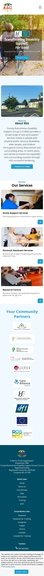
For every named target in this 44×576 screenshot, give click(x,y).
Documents (22, 497)
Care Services (22, 490)
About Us (22, 121)
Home (22, 483)
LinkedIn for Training (22, 536)
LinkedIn (22, 532)
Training (22, 500)
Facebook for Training (22, 519)
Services (22, 182)
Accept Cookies (21, 572)
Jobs (22, 504)
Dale (22, 493)
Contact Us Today (22, 58)
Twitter (22, 526)
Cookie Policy (10, 566)
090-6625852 (23, 548)
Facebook (22, 515)
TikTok (22, 529)
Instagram (22, 522)
